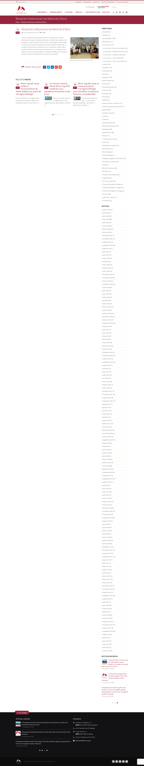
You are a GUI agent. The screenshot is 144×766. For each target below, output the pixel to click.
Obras (105, 136)
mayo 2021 (106, 414)
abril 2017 (106, 573)
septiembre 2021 (108, 401)
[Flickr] (126, 12)
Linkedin (123, 761)
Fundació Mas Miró (108, 87)
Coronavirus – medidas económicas (114, 51)
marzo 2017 (106, 576)
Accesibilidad (87, 2)
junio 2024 (106, 294)
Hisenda (105, 97)
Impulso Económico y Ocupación (112, 106)
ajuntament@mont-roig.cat (83, 740)
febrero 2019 (107, 501)
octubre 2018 (107, 514)
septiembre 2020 (108, 440)
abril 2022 (106, 378)
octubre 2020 (107, 437)
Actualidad (68, 12)
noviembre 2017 (107, 550)
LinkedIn (52, 67)
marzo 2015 (106, 651)
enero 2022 (106, 388)
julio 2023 (105, 330)
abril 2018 (106, 534)
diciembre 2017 (107, 547)
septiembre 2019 (108, 479)
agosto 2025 (106, 248)
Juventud (105, 110)
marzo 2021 (106, 420)
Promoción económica (109, 162)
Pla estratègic (107, 152)
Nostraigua (106, 129)
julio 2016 (105, 602)
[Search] (126, 7)
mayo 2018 (106, 531)
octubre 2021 (107, 398)
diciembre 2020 (107, 430)
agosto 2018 (106, 521)
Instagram (120, 761)
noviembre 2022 (107, 355)
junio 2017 (106, 566)
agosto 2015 (106, 634)
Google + (56, 67)
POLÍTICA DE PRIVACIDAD (108, 2)
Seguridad (106, 178)
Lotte (104, 116)
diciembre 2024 (107, 274)
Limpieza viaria (107, 113)
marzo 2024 (106, 304)
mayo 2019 (106, 492)
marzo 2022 (106, 381)
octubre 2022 (107, 359)
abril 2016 (106, 612)
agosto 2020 (106, 443)
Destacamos (106, 71)
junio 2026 (106, 216)
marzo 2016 (106, 615)
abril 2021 (106, 417)
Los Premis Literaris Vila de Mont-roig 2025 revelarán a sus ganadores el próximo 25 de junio (57, 88)
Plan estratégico (108, 155)
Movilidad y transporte (109, 126)
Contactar (105, 12)
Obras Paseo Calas (109, 139)
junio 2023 (106, 333)
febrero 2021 (107, 424)
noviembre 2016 (107, 589)
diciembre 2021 (107, 391)
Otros (104, 142)
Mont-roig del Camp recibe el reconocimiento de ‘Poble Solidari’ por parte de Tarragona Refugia (28, 88)
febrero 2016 (107, 618)
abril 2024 (106, 300)
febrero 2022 (107, 385)
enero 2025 (106, 271)
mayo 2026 (106, 219)
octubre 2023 (107, 320)
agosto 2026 (106, 210)
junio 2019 (106, 488)
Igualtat (105, 100)
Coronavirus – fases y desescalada (114, 48)
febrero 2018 (107, 540)
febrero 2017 (107, 579)
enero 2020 (106, 466)
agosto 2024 (106, 287)
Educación (106, 77)
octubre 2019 (107, 475)
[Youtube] (116, 12)
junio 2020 (106, 450)
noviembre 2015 (107, 625)
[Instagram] (120, 12)
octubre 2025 (107, 242)
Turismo (105, 194)
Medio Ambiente (108, 123)
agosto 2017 (106, 560)
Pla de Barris (106, 149)
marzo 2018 (106, 537)
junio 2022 (106, 372)
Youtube (116, 761)
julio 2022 (105, 368)
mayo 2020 (106, 453)
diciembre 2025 (107, 235)
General (105, 90)
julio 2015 (105, 638)
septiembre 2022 (108, 362)
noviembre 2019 (107, 472)
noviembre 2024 (107, 278)
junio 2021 (106, 411)
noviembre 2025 (107, 239)
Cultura (44, 32)
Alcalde (105, 32)
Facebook (44, 67)
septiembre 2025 (108, 245)
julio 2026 (105, 213)
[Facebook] (113, 12)
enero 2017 (106, 582)
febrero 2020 (107, 462)
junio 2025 (106, 255)
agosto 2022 (106, 365)
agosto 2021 (106, 404)
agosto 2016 (106, 599)
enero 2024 (106, 310)
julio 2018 (105, 524)
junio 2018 (106, 527)
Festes (105, 84)
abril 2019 (106, 495)
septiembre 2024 (108, 284)
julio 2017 (105, 563)
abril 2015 (106, 647)
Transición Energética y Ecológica (112, 191)
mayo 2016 (106, 608)
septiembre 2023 (108, 323)
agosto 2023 (106, 326)
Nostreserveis (107, 132)
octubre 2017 (107, 553)
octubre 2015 (107, 628)
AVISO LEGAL (96, 2)
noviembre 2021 (107, 394)
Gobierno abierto (56, 12)
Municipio (79, 12)
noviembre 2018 (107, 511)
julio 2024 (105, 291)
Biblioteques (106, 42)
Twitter (48, 67)
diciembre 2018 (107, 508)
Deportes (106, 67)
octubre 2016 (107, 592)
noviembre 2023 (107, 317)
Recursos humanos (109, 168)
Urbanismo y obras (108, 197)
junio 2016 (106, 605)
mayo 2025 (106, 258)
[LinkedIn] (123, 12)
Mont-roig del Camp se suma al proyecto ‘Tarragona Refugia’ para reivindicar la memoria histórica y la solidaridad (86, 88)
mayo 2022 (106, 375)
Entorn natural (107, 80)
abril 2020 (106, 456)
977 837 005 (90, 7)
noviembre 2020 (107, 433)
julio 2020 (105, 446)
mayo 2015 (106, 644)
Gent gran (106, 93)
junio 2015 (106, 641)
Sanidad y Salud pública (110, 175)
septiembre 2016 (108, 595)
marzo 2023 (106, 342)
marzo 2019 (106, 498)
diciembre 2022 (107, 352)
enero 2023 (106, 349)
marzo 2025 (106, 265)
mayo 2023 (106, 336)
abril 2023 (106, 339)
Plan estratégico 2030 (92, 12)
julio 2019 (105, 485)
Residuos (106, 171)
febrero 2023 (107, 346)
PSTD (104, 165)
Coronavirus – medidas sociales (113, 55)
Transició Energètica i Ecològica (112, 184)
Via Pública (106, 200)
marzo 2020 (106, 459)
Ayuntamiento (42, 12)
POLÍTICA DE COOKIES (122, 2)
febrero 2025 (107, 268)
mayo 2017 (106, 570)
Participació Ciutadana (109, 145)
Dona (104, 74)
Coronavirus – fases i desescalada (114, 61)
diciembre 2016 (107, 586)
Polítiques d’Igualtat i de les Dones (113, 158)
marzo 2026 (106, 226)
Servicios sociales (108, 181)
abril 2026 (106, 222)
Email (60, 67)
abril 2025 (106, 261)
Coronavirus (106, 45)
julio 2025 (105, 252)
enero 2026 (106, 232)
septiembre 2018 (108, 518)
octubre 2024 (107, 281)
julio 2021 (105, 407)
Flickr (126, 761)
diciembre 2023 (107, 313)
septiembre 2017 (108, 557)
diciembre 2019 (107, 469)
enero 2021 (106, 427)
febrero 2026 (107, 229)
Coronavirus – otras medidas (112, 58)
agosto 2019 (106, 482)
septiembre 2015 (108, 631)
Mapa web (78, 2)
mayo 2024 (106, 297)
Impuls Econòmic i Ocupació (111, 103)
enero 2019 (106, 505)
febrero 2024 (107, 307)
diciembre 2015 (107, 621)
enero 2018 (106, 544)
